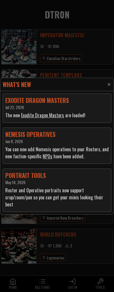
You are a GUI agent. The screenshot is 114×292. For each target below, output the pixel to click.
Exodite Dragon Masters (42, 115)
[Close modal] (109, 84)
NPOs (47, 156)
